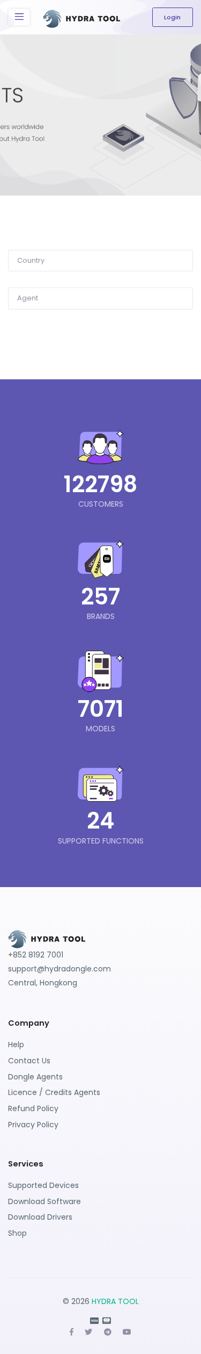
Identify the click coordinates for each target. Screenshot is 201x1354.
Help (16, 1044)
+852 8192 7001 (35, 954)
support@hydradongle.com (59, 968)
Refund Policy (33, 1108)
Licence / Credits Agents (54, 1092)
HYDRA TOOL (115, 1301)
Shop (17, 1233)
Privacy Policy (33, 1124)
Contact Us (29, 1060)
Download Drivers (40, 1217)
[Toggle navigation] (19, 17)
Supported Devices (43, 1185)
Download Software (44, 1201)
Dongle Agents (35, 1076)
